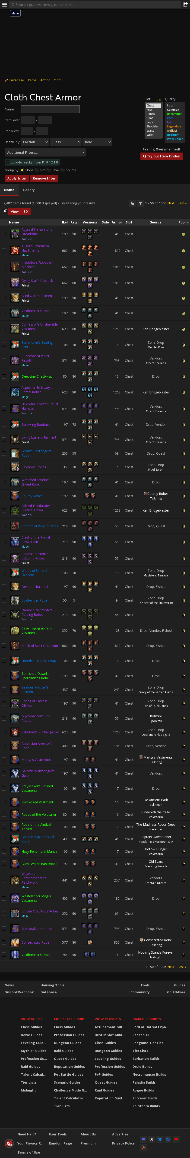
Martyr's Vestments (36, 759)
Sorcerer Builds (145, 1098)
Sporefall (156, 721)
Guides (179, 985)
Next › (171, 203)
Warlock (27, 239)
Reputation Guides (69, 1066)
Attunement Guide (110, 1027)
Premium (88, 1143)
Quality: (170, 99)
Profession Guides (34, 1058)
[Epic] (175, 122)
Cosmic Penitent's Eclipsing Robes (35, 556)
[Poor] (175, 105)
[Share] (185, 4)
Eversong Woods (156, 866)
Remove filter (44, 178)
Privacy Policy (123, 1143)
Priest (25, 285)
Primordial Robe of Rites (40, 526)
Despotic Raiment (35, 586)
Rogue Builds (143, 1090)
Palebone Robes (34, 467)
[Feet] (153, 110)
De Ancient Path (156, 800)
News (9, 985)
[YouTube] (176, 1139)
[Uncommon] (175, 114)
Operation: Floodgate (156, 735)
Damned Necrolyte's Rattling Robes (37, 612)
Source (71, 170)
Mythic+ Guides (34, 1050)
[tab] (9, 190)
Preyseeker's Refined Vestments (37, 788)
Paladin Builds (144, 1082)
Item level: (12, 120)
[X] (151, 1139)
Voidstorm (156, 817)
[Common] (175, 110)
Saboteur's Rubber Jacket (40, 732)
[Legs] (153, 122)
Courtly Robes (32, 496)
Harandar (155, 829)
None (29, 170)
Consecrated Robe (35, 942)
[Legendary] (175, 126)
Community (140, 992)
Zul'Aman (156, 805)
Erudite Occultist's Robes (40, 911)
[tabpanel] (95, 584)
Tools (145, 985)
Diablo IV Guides (147, 1019)
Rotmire (156, 716)
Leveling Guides (34, 1043)
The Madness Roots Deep (156, 824)
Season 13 (141, 1035)
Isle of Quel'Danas (156, 706)
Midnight (156, 957)
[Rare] (175, 118)
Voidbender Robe (34, 600)
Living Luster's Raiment (39, 437)
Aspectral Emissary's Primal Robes (37, 389)
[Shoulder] (153, 126)
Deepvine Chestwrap (37, 376)
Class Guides (31, 1027)
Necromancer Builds (149, 1074)
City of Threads (156, 363)
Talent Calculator (34, 1074)
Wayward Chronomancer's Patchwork (34, 878)
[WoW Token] (175, 139)
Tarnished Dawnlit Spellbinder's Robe (35, 675)
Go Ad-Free (176, 992)
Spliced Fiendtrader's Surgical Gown (37, 507)
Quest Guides (65, 1058)
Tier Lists (29, 1082)
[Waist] (153, 131)
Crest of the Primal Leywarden (36, 539)
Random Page (60, 1143)
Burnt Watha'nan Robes (39, 864)
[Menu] (4, 4)
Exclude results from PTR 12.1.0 (34, 162)
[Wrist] (153, 135)
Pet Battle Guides (68, 1074)
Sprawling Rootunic (36, 424)
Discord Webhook (19, 992)
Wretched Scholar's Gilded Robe (36, 482)
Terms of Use (28, 1152)
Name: (10, 109)
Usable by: (12, 142)
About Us (88, 1134)
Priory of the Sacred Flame (156, 692)
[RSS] (143, 1147)
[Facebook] (168, 1139)
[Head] (153, 118)
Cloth (58, 80)
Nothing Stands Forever (156, 952)
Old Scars (156, 861)
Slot (43, 170)
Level (56, 170)
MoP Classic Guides (71, 1019)
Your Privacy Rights (31, 1143)
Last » (182, 203)
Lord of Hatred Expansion (151, 1027)
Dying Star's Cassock (37, 280)
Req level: (12, 131)
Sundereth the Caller (156, 812)
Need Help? (26, 1134)
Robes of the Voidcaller (39, 814)
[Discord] (143, 1139)
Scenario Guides (67, 1082)
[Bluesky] (159, 1139)
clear (159, 99)
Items (32, 80)
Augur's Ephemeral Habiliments (36, 248)
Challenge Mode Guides (71, 1090)
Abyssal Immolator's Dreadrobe (37, 231)
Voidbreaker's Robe (36, 311)
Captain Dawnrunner (155, 837)
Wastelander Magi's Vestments (36, 898)
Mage (25, 255)
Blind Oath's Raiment (37, 295)
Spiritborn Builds (146, 1106)
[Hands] (153, 114)
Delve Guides (31, 1035)
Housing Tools (52, 985)
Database (16, 80)
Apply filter (16, 178)
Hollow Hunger (156, 849)
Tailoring (156, 498)
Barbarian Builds (146, 1058)
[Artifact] (175, 131)
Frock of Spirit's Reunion (40, 645)
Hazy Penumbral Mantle (39, 851)
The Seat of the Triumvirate (156, 603)
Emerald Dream (156, 883)
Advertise (120, 1134)
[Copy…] (132, 203)
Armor (45, 80)
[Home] (9, 1147)
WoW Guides (31, 1019)
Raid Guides (30, 1066)
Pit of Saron (155, 470)
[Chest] (153, 105)
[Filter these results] (140, 203)
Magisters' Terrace (156, 575)
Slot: (148, 99)
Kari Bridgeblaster (155, 329)
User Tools (58, 1134)
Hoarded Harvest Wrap (39, 661)
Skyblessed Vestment (37, 802)
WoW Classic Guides (111, 1019)
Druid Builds (142, 1066)
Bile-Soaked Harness (37, 928)
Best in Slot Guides (110, 1035)
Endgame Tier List (148, 1043)
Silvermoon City (162, 842)
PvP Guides (104, 1074)
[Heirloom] (175, 135)
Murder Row (156, 347)
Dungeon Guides (67, 1043)
